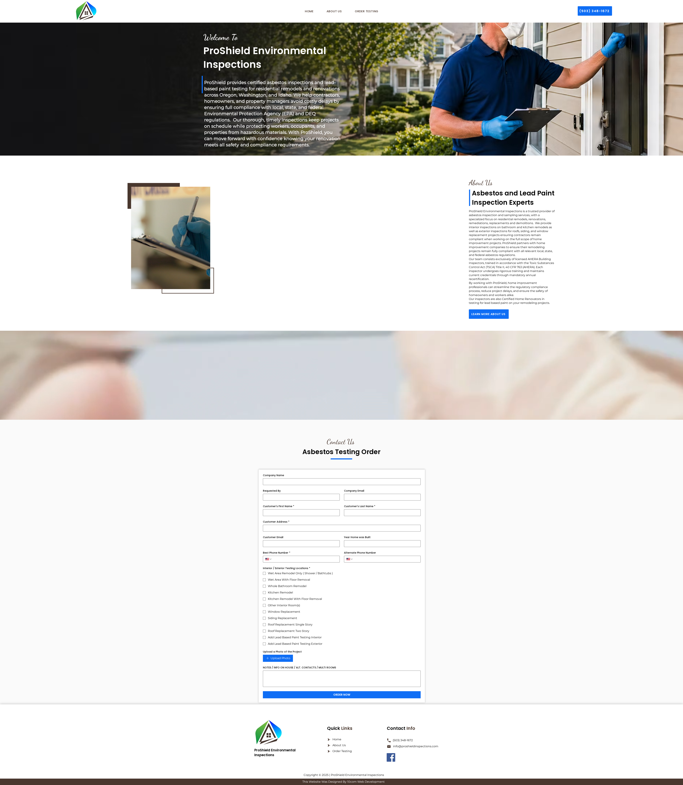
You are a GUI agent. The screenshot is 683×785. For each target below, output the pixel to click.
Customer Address (276, 521)
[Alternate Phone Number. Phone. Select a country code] (349, 559)
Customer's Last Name (359, 506)
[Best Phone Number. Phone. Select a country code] (268, 559)
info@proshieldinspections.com (415, 746)
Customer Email (273, 537)
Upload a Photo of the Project (282, 651)
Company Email (354, 490)
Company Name (273, 475)
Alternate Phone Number (360, 552)
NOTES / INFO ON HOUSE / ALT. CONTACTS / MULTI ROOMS (299, 667)
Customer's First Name (278, 506)
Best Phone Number (276, 552)
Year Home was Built (357, 537)
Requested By (272, 490)
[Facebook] (391, 757)
